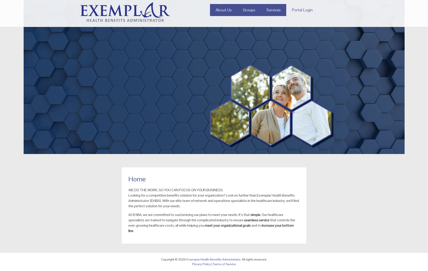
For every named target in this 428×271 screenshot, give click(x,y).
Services (273, 9)
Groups (249, 9)
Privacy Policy (201, 264)
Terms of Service (224, 264)
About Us (224, 9)
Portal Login (302, 9)
